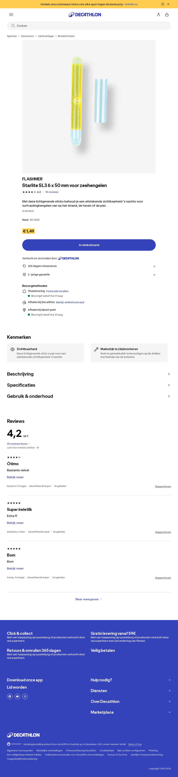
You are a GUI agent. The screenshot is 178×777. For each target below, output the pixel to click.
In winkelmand (89, 245)
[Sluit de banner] (168, 4)
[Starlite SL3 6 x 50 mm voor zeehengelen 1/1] (89, 106)
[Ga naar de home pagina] (84, 14)
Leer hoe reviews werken (21, 447)
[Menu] (11, 14)
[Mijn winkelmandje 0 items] (167, 14)
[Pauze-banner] (162, 4)
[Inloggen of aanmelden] (158, 14)
